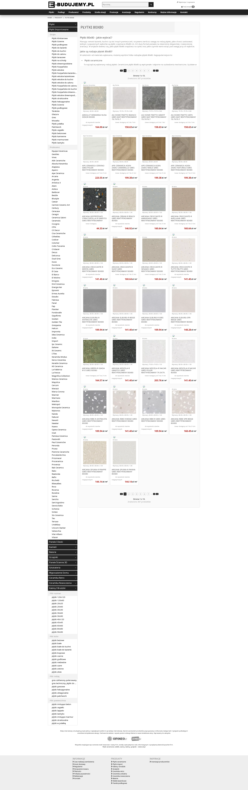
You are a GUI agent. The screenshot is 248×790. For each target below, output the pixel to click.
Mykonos (56, 410)
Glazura (55, 114)
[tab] (63, 24)
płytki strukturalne (60, 720)
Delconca (56, 255)
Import (55, 341)
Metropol (56, 404)
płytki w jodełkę (59, 723)
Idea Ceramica (58, 334)
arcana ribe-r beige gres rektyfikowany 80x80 (124, 420)
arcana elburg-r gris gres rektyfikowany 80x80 (152, 319)
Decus (54, 252)
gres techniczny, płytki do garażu (66, 683)
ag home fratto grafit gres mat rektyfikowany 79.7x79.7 (153, 117)
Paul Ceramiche (59, 442)
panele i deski (56, 541)
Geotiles (55, 154)
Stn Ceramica (57, 515)
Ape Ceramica (87, 136)
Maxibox (56, 401)
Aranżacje (126, 12)
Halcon (55, 328)
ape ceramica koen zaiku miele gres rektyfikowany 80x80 (152, 168)
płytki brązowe (58, 653)
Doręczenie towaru (81, 769)
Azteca (55, 189)
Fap (53, 306)
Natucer (55, 417)
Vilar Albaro (57, 534)
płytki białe (56, 643)
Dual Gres (56, 258)
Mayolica (56, 382)
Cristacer (56, 249)
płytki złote (56, 672)
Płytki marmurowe (60, 139)
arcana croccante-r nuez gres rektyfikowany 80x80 (122, 269)
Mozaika (55, 120)
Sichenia (55, 508)
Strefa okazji (100, 12)
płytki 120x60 (58, 600)
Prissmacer (57, 458)
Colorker (55, 243)
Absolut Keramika (89, 85)
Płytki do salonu (59, 54)
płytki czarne (57, 656)
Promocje (114, 12)
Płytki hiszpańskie (60, 66)
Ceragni (55, 214)
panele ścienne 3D (58, 562)
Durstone (56, 265)
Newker (55, 423)
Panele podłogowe (119, 783)
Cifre (54, 227)
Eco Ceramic (57, 268)
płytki (52, 24)
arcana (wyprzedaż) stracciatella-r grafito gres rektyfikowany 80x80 (94, 218)
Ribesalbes (56, 483)
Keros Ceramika (59, 360)
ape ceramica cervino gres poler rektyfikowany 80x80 (93, 168)
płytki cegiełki (58, 707)
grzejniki (53, 557)
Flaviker (55, 309)
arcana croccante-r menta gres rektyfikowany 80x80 (93, 269)
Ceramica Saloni (59, 217)
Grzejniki (115, 769)
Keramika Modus (59, 357)
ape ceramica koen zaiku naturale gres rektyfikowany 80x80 (181, 168)
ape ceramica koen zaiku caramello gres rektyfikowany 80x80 (123, 168)
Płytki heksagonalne (61, 101)
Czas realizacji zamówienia (84, 762)
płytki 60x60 (57, 625)
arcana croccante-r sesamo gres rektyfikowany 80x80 (152, 269)
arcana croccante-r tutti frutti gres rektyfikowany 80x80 (181, 269)
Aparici (55, 170)
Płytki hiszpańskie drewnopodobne (67, 92)
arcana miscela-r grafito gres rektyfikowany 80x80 (122, 370)
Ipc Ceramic (57, 344)
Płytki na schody (59, 60)
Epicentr (55, 290)
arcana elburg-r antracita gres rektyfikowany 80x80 (93, 319)
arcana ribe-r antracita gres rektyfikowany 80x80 (94, 421)
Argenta (55, 179)
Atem (54, 186)
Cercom (55, 385)
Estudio (55, 296)
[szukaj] (151, 4)
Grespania (56, 325)
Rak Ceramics (58, 467)
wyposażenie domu (59, 572)
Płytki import (117, 764)
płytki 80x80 (57, 628)
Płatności (77, 771)
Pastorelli (56, 439)
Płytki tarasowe (58, 57)
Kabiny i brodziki (118, 766)
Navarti (55, 420)
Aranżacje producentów (160, 762)
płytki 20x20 (57, 603)
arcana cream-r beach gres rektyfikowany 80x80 (123, 218)
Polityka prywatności (82, 774)
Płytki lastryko (58, 142)
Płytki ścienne (58, 41)
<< (121, 71)
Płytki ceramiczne (119, 762)
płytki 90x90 (57, 632)
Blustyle (55, 198)
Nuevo (55, 426)
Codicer (55, 239)
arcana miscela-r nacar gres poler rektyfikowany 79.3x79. (153, 370)
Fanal (54, 303)
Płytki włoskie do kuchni (62, 79)
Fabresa (55, 300)
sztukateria (54, 567)
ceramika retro (56, 577)
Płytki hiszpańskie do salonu (64, 85)
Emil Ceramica (58, 284)
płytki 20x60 (57, 606)
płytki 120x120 (58, 597)
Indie (54, 338)
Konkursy (152, 12)
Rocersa (55, 489)
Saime (54, 496)
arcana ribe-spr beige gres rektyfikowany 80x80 (182, 421)
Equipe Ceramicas (60, 151)
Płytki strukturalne (60, 98)
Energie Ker (57, 287)
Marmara (56, 398)
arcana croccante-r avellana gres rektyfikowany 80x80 (181, 218)
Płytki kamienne (59, 136)
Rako (54, 471)
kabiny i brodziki (57, 588)
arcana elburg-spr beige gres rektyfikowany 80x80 (181, 319)
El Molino (56, 277)
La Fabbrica (57, 369)
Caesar (55, 201)
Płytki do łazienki (59, 47)
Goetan (55, 319)
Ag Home (116, 85)
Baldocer (56, 192)
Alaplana (56, 167)
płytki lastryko (58, 713)
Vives (54, 157)
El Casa (55, 271)
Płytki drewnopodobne (62, 63)
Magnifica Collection (61, 376)
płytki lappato (58, 710)
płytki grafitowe (59, 659)
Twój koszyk (188, 7)
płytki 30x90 (57, 616)
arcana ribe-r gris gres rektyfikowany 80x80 (153, 420)
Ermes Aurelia (58, 293)
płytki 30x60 (57, 613)
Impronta (56, 331)
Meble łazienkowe (119, 781)
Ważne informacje (168, 12)
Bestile (55, 195)
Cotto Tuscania (58, 246)
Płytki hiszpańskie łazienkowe (65, 73)
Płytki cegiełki (58, 130)
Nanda (55, 414)
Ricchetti (55, 480)
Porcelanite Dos (59, 455)
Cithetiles (56, 236)
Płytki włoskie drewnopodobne (65, 95)
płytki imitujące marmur (62, 717)
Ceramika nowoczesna (121, 776)
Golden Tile (57, 322)
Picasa (54, 448)
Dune (54, 262)
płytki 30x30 (57, 609)
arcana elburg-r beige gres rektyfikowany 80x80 (123, 319)
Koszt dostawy (79, 764)
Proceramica (57, 461)
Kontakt (184, 12)
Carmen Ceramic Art (61, 205)
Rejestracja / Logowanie (186, 2)
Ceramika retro (118, 771)
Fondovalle (57, 312)
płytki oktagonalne (60, 693)
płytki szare (57, 665)
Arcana (85, 186)
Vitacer (55, 537)
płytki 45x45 (57, 622)
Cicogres (55, 224)
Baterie (115, 778)
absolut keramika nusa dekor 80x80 (94, 116)
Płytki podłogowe (59, 44)
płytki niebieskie (59, 662)
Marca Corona (58, 391)
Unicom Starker (59, 527)
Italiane (55, 347)
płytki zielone (58, 668)
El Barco (55, 274)
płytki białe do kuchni (61, 646)
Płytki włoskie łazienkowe (63, 76)
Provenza (56, 464)
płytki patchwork (59, 696)
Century (55, 208)
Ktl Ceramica (57, 366)
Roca (54, 486)
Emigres (55, 281)
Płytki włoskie (58, 70)
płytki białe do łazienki (62, 649)
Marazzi (55, 388)
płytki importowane (58, 29)
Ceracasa (56, 211)
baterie (52, 552)
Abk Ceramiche (58, 160)
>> (157, 71)
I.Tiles (54, 353)
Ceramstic (56, 220)
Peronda (55, 445)
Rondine (55, 493)
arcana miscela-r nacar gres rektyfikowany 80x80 (183, 370)
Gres (54, 117)
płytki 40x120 (58, 619)
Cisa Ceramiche (58, 233)
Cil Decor (56, 230)
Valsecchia (56, 531)
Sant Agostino (58, 502)
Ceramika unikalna (119, 774)
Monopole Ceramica (61, 407)
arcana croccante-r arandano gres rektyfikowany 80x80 (152, 218)
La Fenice (56, 372)
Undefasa (56, 524)
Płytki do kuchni (59, 51)
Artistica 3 (56, 182)
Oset (54, 433)
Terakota (55, 111)
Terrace (55, 521)
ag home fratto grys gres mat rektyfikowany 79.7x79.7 (183, 117)
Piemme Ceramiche (60, 452)
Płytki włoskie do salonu (62, 82)
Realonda (56, 474)
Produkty (86, 12)
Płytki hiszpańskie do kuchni (64, 89)
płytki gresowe (58, 686)
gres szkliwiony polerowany (64, 680)
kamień (53, 547)
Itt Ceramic (56, 350)
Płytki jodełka (58, 123)
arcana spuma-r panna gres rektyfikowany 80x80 (123, 471)
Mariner (55, 395)
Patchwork (56, 127)
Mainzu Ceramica (59, 379)
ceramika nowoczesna (60, 583)
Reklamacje (78, 776)
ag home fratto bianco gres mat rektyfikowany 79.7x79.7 (124, 117)
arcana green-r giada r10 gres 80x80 (93, 369)
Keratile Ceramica (59, 363)
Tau (53, 518)
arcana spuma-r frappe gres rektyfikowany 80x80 (94, 471)
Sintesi (55, 512)
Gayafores (56, 315)
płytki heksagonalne (61, 689)
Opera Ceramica (59, 429)
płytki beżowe (58, 640)
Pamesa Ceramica (60, 436)
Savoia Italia (57, 505)
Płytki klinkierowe (60, 38)
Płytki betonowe (59, 133)
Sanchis (55, 499)
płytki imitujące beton (61, 704)
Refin (54, 477)
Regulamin (139, 12)
